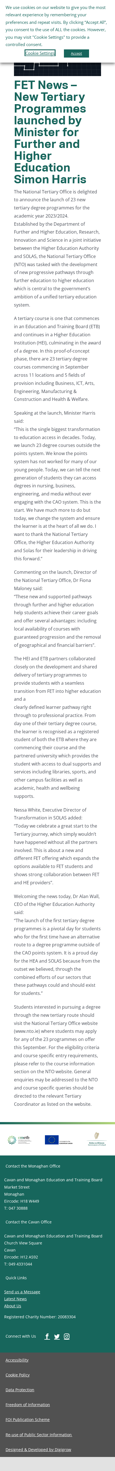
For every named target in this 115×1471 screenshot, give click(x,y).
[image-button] (59, 1137)
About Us (12, 1305)
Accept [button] (76, 53)
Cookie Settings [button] (40, 53)
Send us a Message (22, 1291)
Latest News (15, 1298)
